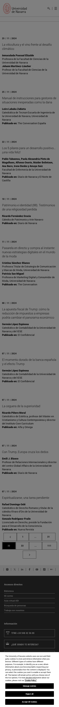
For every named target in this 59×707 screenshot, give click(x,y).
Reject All (29, 694)
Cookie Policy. (30, 680)
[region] (29, 679)
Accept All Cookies (29, 702)
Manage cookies (29, 686)
